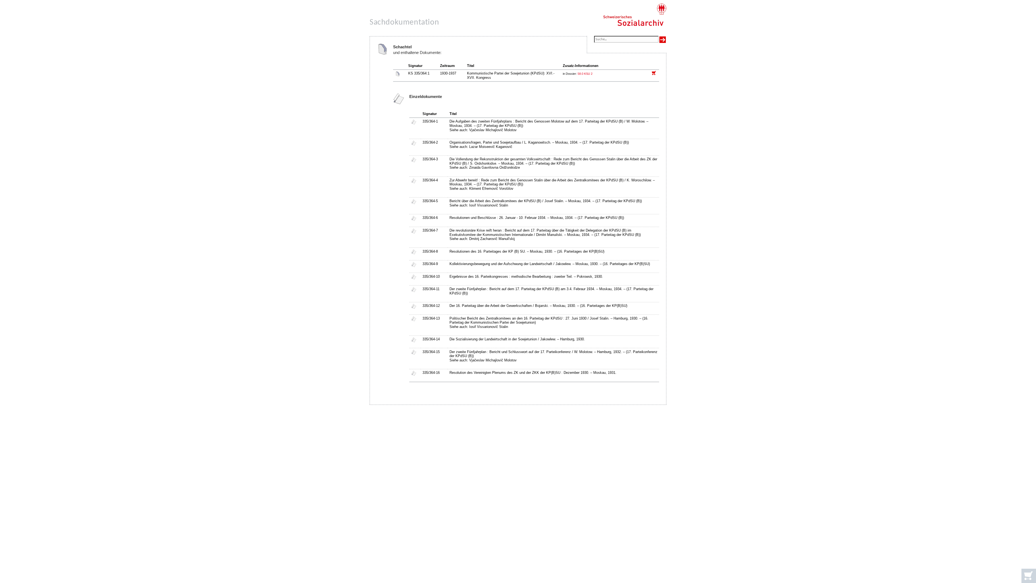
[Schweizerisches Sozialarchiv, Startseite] (634, 15)
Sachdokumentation (404, 22)
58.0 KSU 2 (585, 73)
